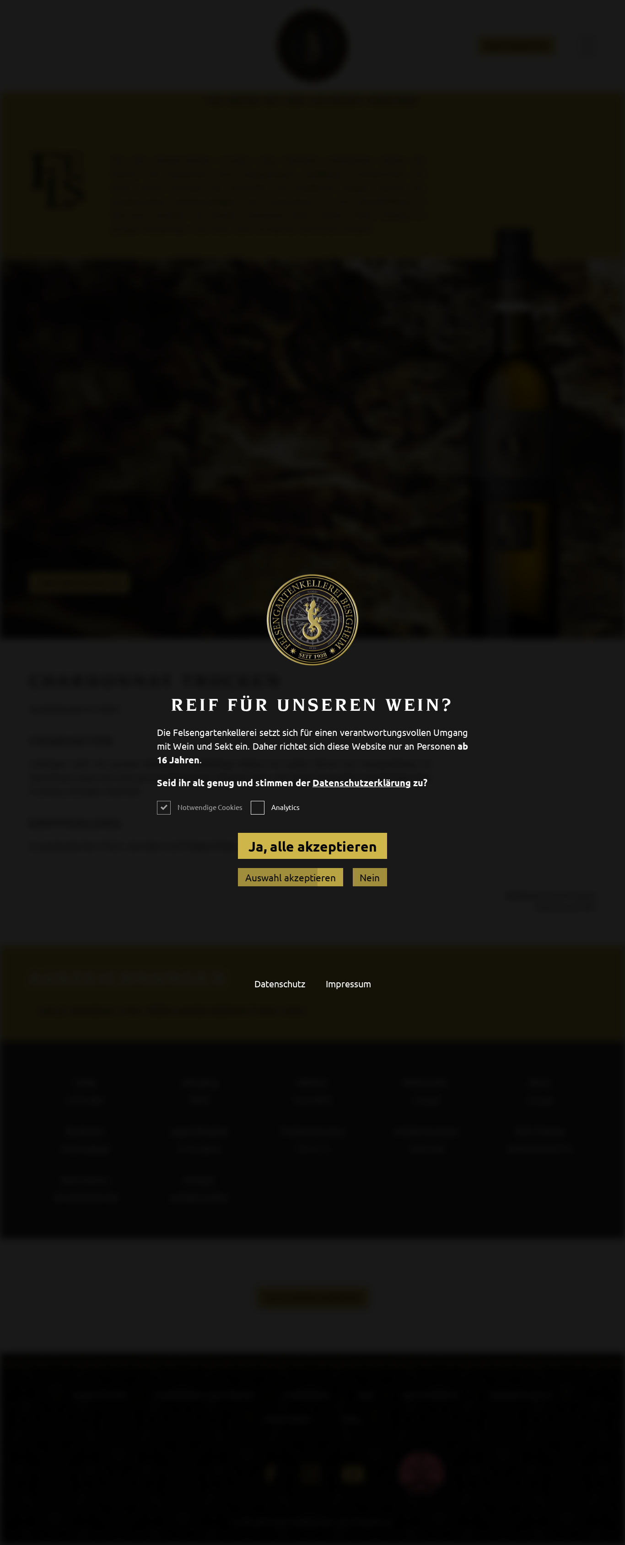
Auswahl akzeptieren (290, 877)
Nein (370, 877)
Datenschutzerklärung (361, 782)
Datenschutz (279, 983)
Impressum (348, 983)
